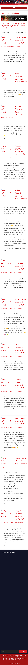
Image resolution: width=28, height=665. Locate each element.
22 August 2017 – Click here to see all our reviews (11, 272)
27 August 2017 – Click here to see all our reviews (11, 391)
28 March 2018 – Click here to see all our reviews (11, 202)
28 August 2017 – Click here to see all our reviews (11, 356)
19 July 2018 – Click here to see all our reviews (10, 46)
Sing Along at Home (13, 655)
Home (2, 655)
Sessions (6, 655)
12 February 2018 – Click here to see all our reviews (11, 157)
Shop (15, 656)
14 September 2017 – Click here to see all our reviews (12, 522)
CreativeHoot (17, 663)
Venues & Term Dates (22, 655)
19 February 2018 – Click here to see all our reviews (11, 121)
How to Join (10, 656)
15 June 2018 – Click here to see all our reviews (10, 85)
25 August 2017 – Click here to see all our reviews (11, 308)
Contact (18, 656)
